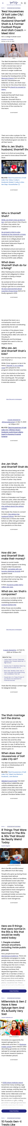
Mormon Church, (7, 78)
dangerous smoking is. (9, 956)
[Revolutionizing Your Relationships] (14, 2)
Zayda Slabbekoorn (7, 1017)
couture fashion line (8, 605)
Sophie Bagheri (5, 846)
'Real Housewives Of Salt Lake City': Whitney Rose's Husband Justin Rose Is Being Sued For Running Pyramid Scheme (13, 432)
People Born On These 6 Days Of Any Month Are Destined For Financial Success (14, 678)
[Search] (21, 3)
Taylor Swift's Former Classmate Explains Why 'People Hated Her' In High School (14, 661)
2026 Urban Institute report (13, 1083)
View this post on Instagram (14, 399)
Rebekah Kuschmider (7, 39)
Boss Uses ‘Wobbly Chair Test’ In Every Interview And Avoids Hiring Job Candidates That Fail (14, 672)
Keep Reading (14, 991)
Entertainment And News (13, 8)
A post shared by (10, 650)
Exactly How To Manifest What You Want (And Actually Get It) (14, 666)
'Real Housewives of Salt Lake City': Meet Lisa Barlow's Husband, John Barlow (13, 774)
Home (3, 8)
